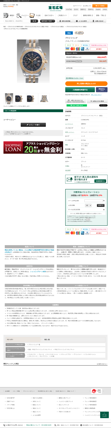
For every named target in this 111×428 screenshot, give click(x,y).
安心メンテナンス (64, 405)
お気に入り (88, 6)
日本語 (105, 9)
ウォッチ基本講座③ (90, 405)
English (98, 9)
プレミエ (41, 354)
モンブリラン (44, 356)
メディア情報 (11, 405)
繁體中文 (83, 9)
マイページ (78, 6)
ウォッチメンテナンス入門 (92, 411)
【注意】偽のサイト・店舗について (64, 391)
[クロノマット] (9, 98)
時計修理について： (89, 425)
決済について (37, 401)
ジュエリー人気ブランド (66, 401)
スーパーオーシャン (52, 354)
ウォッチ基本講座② (90, 401)
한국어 (76, 9)
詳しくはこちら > (96, 94)
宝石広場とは (11, 408)
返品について (37, 408)
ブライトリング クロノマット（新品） (92, 115)
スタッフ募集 (16, 391)
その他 (52, 356)
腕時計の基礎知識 (90, 408)
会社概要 (7, 391)
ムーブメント (69, 124)
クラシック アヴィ (66, 354)
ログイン (21, 134)
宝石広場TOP (11, 398)
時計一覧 (47, 339)
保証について (37, 411)
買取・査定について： (63, 425)
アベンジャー (78, 354)
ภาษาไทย (69, 9)
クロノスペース (33, 356)
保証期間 (67, 170)
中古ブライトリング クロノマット (64, 349)
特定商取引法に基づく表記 (45, 391)
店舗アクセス (11, 401)
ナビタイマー (32, 354)
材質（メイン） (69, 132)
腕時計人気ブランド (64, 398)
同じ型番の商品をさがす (86, 83)
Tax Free (78, 61)
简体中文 (90, 9)
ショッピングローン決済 (38, 271)
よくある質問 (37, 415)
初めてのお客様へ (38, 398)
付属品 (67, 166)
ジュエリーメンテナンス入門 (93, 415)
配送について (37, 405)
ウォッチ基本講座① (90, 398)
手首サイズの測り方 (64, 411)
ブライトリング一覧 (34, 344)
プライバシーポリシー (29, 391)
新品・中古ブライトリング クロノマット (40, 349)
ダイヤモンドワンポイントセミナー (69, 408)
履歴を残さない (103, 364)
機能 (66, 144)
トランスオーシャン (90, 354)
